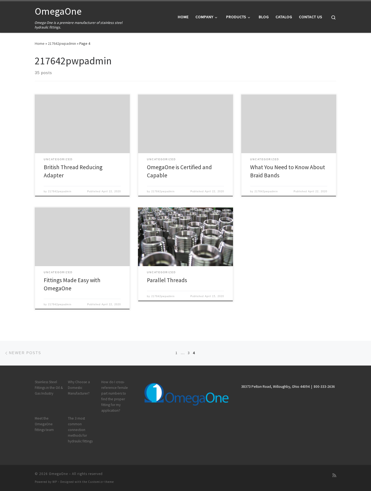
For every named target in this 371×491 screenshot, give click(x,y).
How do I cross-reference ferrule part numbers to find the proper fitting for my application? (114, 396)
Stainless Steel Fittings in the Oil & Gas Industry (49, 388)
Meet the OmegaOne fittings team (44, 424)
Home (40, 43)
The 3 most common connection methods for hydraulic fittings (80, 429)
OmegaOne (58, 473)
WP (54, 482)
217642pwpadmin (62, 43)
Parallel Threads (167, 280)
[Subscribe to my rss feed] (334, 475)
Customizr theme (101, 482)
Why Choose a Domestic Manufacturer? (79, 388)
